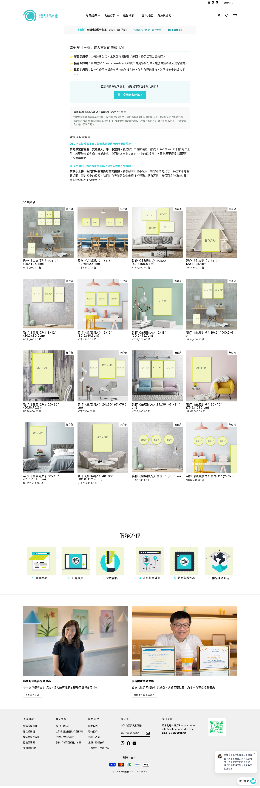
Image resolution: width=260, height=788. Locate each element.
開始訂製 (110, 15)
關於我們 (93, 726)
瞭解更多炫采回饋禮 (144, 695)
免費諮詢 (92, 15)
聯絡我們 (93, 731)
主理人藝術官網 (96, 742)
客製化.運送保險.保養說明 (69, 731)
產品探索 (129, 15)
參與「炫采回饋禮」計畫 (68, 742)
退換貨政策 (29, 742)
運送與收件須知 (31, 736)
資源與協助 (164, 15)
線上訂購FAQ (63, 726)
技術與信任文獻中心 (98, 747)
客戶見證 (147, 15)
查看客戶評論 (32, 695)
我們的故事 (94, 736)
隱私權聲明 (29, 731)
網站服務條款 (30, 726)
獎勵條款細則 (30, 747)
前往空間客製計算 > (130, 94)
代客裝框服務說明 (65, 736)
